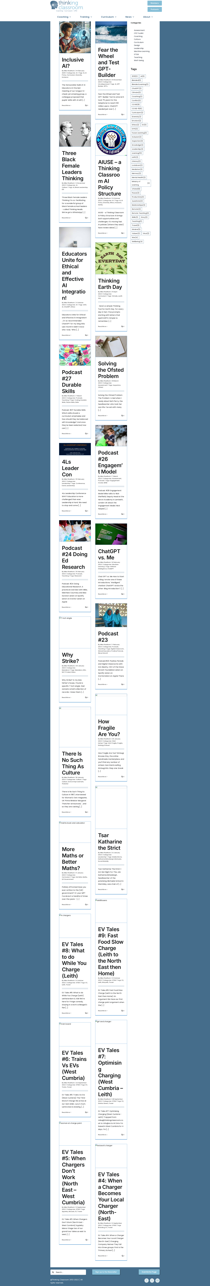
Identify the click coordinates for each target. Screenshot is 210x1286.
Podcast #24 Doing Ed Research (75, 557)
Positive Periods (117, 651)
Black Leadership (81, 187)
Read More (66, 105)
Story (144, 217)
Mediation (65, 670)
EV (122, 980)
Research (78, 576)
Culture (64, 187)
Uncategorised (103, 84)
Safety (100, 205)
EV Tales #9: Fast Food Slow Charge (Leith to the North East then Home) (110, 951)
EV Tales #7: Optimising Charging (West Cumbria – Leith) (110, 1072)
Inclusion (65, 77)
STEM (114, 980)
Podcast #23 (108, 636)
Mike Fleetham (69, 71)
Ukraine (136, 229)
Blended (136, 80)
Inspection (117, 385)
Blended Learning (140, 84)
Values (136, 233)
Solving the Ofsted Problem (111, 369)
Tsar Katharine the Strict (110, 841)
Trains (64, 1087)
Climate (115, 296)
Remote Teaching (140, 213)
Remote (136, 209)
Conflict (136, 100)
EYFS (135, 129)
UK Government (67, 879)
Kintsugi (101, 745)
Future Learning (139, 133)
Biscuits (71, 1211)
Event (64, 486)
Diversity (79, 75)
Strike (73, 672)
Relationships (138, 205)
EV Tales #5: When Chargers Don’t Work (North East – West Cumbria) (74, 1177)
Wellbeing (137, 241)
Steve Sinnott (103, 653)
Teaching (65, 400)
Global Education (104, 651)
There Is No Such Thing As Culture (73, 763)
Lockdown (137, 165)
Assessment (102, 385)
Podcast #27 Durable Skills (72, 381)
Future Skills (70, 402)
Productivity (138, 197)
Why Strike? (70, 657)
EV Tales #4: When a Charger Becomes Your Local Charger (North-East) (111, 1196)
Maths (85, 877)
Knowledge (137, 145)
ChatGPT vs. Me (109, 554)
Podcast (79, 398)
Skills (77, 402)
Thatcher (65, 784)
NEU (84, 670)
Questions (137, 201)
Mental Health (139, 177)
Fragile (119, 743)
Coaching (137, 96)
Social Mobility (103, 861)
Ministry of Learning (141, 183)
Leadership (66, 483)
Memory (136, 173)
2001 (84, 305)
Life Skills (79, 877)
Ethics (112, 203)
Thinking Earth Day (110, 283)
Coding (77, 400)
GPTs (106, 86)
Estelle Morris (117, 857)
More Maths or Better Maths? (73, 858)
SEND (105, 483)
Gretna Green (103, 1103)
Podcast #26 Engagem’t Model (110, 462)
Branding (101, 1227)
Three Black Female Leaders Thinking (72, 165)
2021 (135, 76)
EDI (63, 189)
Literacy (136, 161)
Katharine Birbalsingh (106, 859)
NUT (63, 672)
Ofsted (100, 387)
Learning (137, 153)
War (135, 237)
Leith (99, 982)
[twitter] (152, 1280)
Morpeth (105, 982)
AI (76, 73)
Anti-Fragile (112, 743)
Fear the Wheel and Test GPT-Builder (108, 62)
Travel (111, 982)
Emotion (136, 121)
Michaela (117, 859)
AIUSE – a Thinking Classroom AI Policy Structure (109, 178)
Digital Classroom (117, 649)
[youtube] (157, 1280)
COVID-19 (137, 108)
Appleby (65, 1211)
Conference (80, 483)
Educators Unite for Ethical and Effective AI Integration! (74, 275)
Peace (135, 193)
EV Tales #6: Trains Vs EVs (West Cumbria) (74, 1065)
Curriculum (71, 75)
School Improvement (75, 782)
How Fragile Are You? (109, 727)
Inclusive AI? (73, 62)
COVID (136, 104)
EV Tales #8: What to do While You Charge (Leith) (74, 960)
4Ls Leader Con (70, 468)
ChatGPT (67, 307)
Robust (106, 745)
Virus (146, 233)
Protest (68, 672)
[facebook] (146, 1280)
